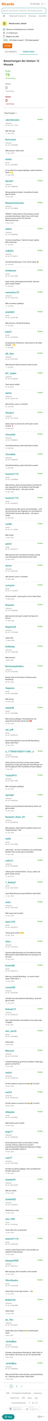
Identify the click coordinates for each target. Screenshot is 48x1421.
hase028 (9, 708)
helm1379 (10, 922)
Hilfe (23, 1398)
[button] (35, 3)
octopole (9, 585)
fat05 (8, 838)
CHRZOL (9, 251)
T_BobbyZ (10, 882)
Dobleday (10, 646)
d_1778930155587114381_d (19, 751)
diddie (8, 159)
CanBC (8, 524)
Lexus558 (10, 987)
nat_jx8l (9, 729)
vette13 (9, 860)
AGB (7, 1393)
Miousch (9, 1050)
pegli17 (9, 1131)
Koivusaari (10, 139)
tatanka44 (10, 1179)
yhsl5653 (9, 312)
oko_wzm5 (10, 1031)
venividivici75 (12, 292)
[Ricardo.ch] (8, 4)
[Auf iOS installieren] (15, 1408)
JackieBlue (10, 1341)
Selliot (8, 229)
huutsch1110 (11, 474)
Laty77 (8, 1157)
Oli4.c (8, 941)
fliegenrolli (10, 627)
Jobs (36, 1398)
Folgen (7, 46)
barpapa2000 (11, 1260)
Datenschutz (14, 1398)
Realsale (9, 605)
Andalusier (10, 270)
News (30, 1398)
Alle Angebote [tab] (11, 52)
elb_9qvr (9, 353)
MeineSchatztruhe (14, 203)
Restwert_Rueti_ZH (15, 817)
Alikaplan (10, 1112)
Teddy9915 (11, 775)
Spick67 (9, 181)
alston (8, 393)
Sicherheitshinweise (19, 1403)
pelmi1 (8, 543)
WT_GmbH (10, 373)
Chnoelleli (10, 434)
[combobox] (24, 11)
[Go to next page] (22, 1386)
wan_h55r (10, 1219)
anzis (8, 902)
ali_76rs (9, 1319)
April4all (9, 795)
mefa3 (8, 1072)
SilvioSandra (11, 1280)
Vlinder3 (9, 412)
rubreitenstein (12, 120)
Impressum (38, 1393)
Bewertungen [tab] (28, 52)
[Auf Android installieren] (32, 1408)
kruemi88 (10, 965)
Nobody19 (10, 1009)
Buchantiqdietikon (14, 666)
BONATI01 (10, 1300)
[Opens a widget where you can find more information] (8, 1417)
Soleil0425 (10, 1199)
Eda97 (8, 332)
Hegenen (9, 688)
